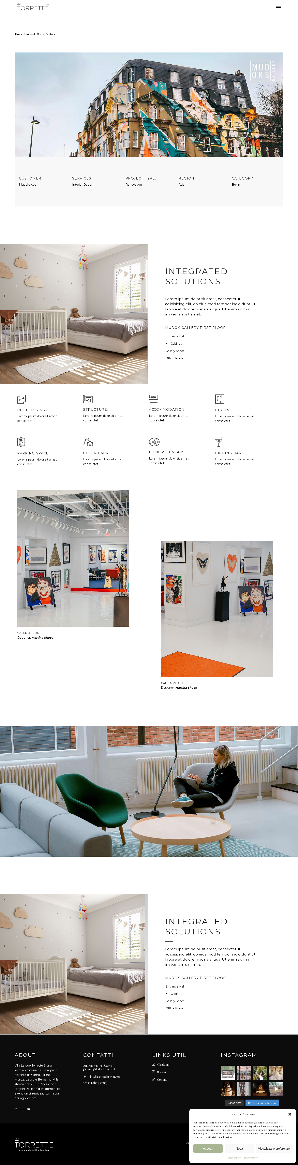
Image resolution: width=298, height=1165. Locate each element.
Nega (239, 1148)
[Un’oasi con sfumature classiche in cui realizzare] (260, 1073)
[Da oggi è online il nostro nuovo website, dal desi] (228, 1073)
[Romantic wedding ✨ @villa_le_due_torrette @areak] (276, 1089)
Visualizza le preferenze (274, 1148)
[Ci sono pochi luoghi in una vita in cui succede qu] (244, 1073)
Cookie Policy (233, 1157)
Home (19, 34)
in (28, 1109)
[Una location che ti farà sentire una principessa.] (276, 1073)
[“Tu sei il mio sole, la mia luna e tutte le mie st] (260, 1089)
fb (16, 1109)
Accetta (208, 1148)
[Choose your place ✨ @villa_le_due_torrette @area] (244, 1089)
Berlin (236, 184)
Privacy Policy (250, 1157)
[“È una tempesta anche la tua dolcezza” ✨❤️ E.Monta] (228, 1089)
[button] (290, 1114)
